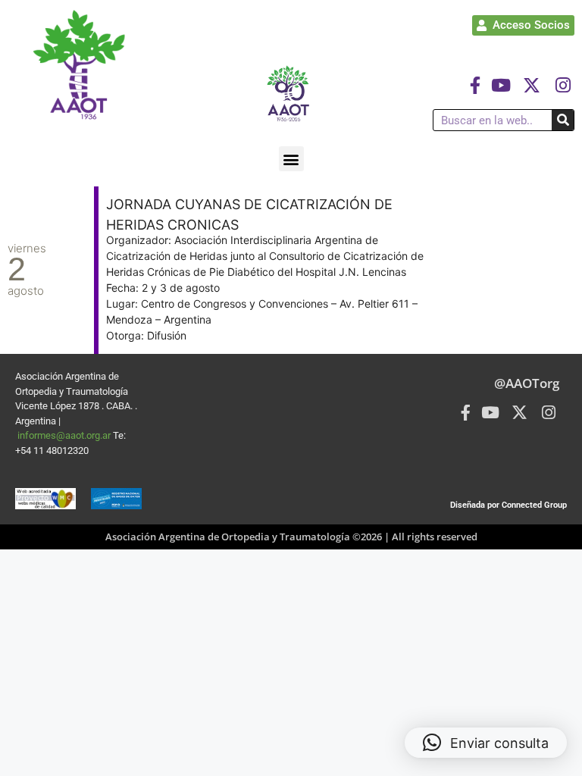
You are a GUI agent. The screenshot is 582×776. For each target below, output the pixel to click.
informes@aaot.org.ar (65, 435)
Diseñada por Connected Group (508, 505)
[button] (291, 158)
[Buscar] (563, 120)
